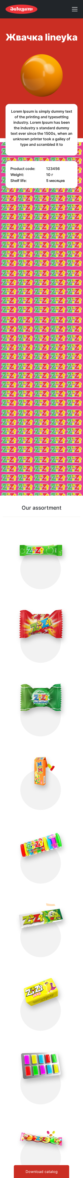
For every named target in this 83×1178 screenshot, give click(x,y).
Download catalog (42, 1171)
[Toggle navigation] (72, 9)
